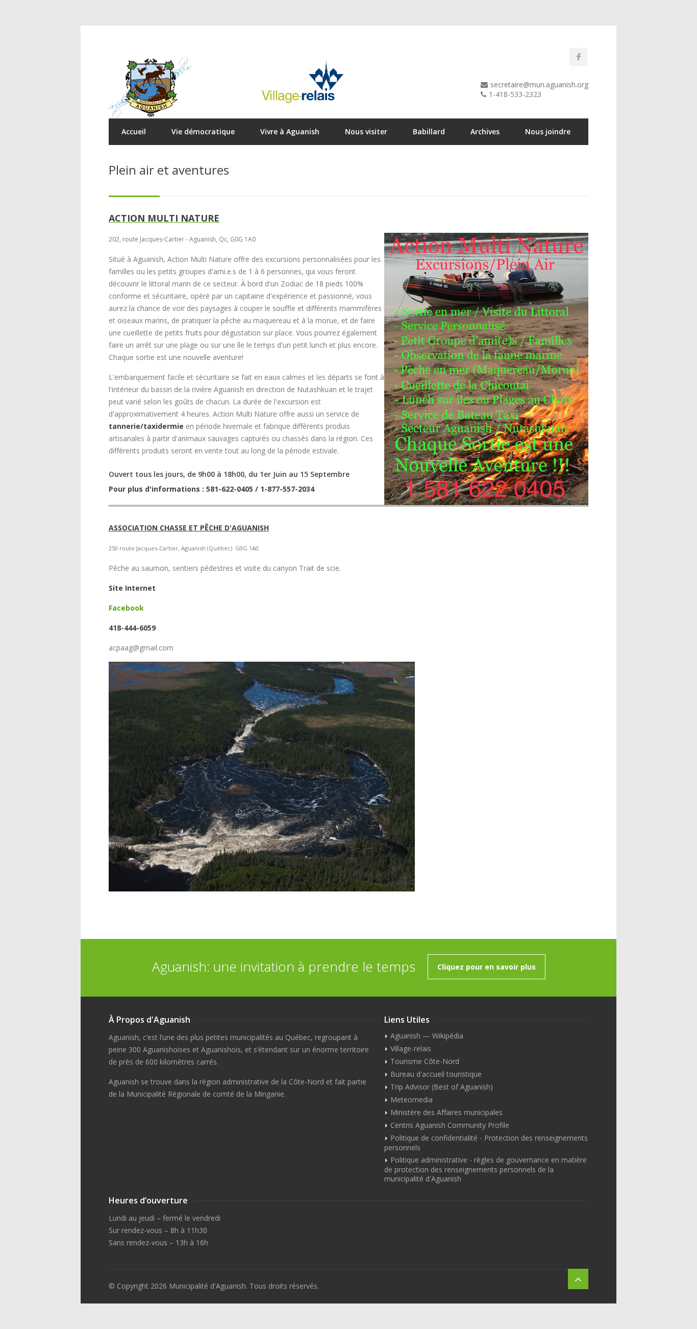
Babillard (429, 131)
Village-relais (410, 1048)
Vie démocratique (203, 131)
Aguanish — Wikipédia (426, 1036)
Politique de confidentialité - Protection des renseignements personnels (486, 1142)
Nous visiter (366, 131)
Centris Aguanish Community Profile (449, 1125)
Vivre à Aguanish (289, 131)
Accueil (133, 131)
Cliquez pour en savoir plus (486, 967)
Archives (485, 131)
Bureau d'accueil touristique (436, 1074)
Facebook (126, 608)
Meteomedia (411, 1099)
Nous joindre (547, 131)
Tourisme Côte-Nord (424, 1061)
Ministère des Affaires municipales (446, 1112)
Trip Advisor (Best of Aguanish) (441, 1087)
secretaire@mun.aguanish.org (539, 84)
